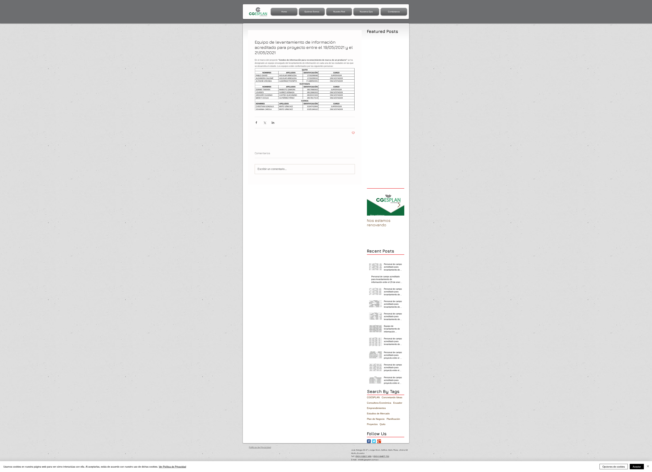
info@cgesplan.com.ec (368, 460)
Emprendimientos (376, 408)
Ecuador (397, 402)
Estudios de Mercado (378, 413)
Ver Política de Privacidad (172, 466)
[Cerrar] (648, 466)
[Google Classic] (379, 441)
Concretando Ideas (392, 397)
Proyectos (372, 424)
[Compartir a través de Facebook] (256, 122)
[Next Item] (398, 205)
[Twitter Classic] (374, 441)
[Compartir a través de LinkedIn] (273, 122)
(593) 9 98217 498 (363, 456)
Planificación (393, 419)
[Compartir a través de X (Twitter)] (264, 122)
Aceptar (637, 466)
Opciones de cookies (613, 466)
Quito (382, 424)
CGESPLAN (373, 397)
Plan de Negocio (376, 419)
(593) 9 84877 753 (381, 456)
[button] (339, 11)
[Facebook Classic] (369, 441)
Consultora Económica (379, 402)
